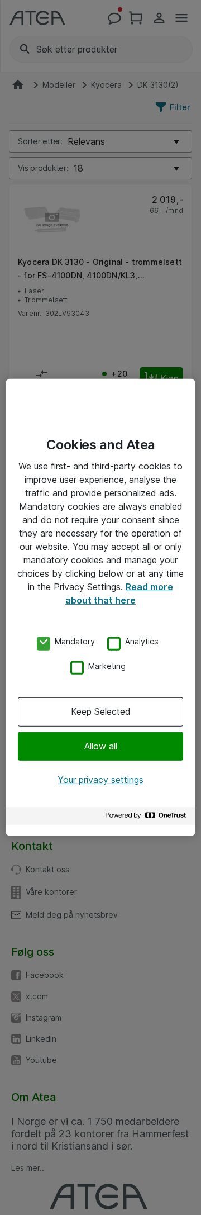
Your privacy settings (100, 779)
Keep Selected (101, 711)
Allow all (100, 745)
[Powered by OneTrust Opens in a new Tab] (147, 818)
